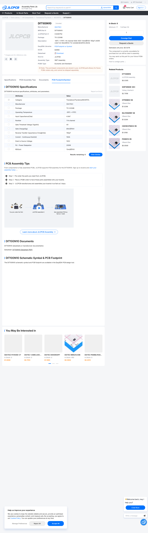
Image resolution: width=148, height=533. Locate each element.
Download (60, 53)
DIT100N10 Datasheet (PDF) (22, 250)
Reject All (37, 523)
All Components (27, 17)
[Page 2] (53, 363)
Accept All (55, 523)
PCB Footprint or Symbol (63, 46)
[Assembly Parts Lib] (10, 8)
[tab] (10, 80)
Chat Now (135, 508)
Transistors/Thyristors (43, 17)
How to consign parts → (117, 61)
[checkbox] (9, 100)
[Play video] (39, 208)
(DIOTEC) (58, 27)
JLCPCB (5, 17)
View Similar (95, 154)
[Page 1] (49, 363)
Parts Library (15, 17)
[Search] (116, 7)
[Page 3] (57, 363)
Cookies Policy (15, 518)
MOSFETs (57, 17)
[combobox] (72, 8)
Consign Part (126, 38)
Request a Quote (126, 43)
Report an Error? (96, 91)
